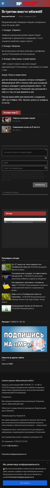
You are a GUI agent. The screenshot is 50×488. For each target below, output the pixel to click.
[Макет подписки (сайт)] (24, 339)
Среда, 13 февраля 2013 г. (28, 16)
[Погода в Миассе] (25, 219)
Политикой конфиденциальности (21, 477)
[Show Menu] (3, 3)
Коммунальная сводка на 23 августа (26, 127)
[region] (25, 474)
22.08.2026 (17, 121)
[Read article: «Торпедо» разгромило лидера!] (6, 120)
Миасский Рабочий (8, 16)
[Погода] (8, 222)
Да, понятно (25, 483)
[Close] (47, 462)
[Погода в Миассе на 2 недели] (39, 222)
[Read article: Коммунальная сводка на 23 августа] (6, 129)
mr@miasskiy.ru (12, 446)
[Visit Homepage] (27, 3)
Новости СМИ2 (7, 364)
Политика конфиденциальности (14, 454)
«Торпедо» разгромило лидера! (24, 118)
